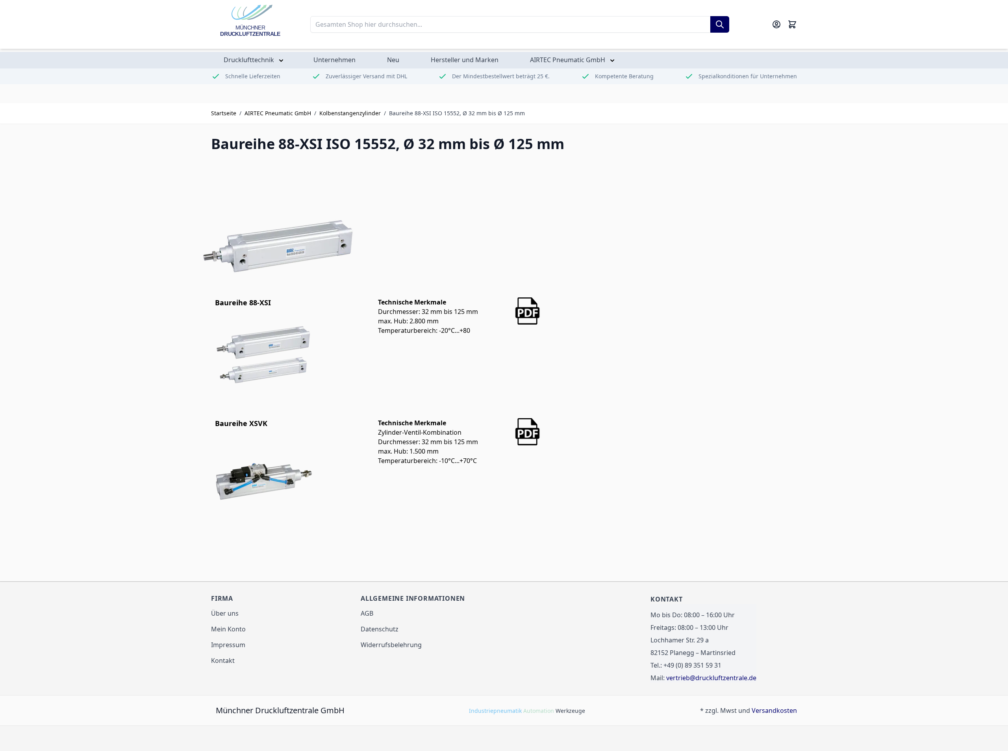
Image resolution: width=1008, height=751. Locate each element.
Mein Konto (228, 629)
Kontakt (223, 660)
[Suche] (719, 24)
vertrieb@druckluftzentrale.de (711, 678)
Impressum (228, 644)
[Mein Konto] (776, 24)
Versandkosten (774, 710)
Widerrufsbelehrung (391, 644)
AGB (367, 613)
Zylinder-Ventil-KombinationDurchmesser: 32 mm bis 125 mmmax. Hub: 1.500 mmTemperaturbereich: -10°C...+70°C (428, 442)
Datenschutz (379, 629)
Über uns (225, 613)
